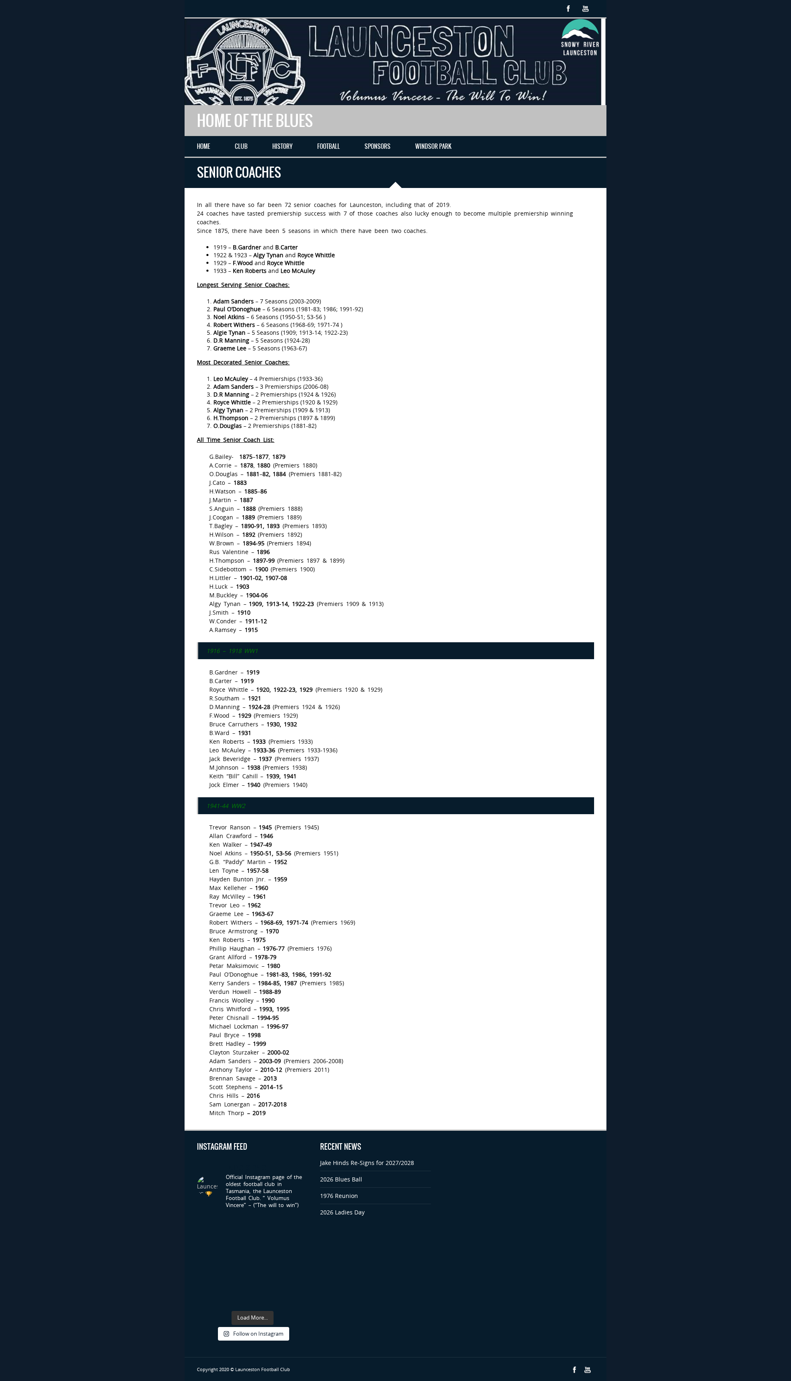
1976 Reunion (339, 1196)
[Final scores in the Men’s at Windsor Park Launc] (238, 1225)
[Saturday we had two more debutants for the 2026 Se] (238, 1297)
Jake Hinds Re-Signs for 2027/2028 (367, 1163)
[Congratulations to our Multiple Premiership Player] (209, 1243)
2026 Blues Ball (341, 1179)
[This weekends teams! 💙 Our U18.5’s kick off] (209, 1297)
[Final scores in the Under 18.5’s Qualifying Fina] (295, 1225)
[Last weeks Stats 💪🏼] (267, 1297)
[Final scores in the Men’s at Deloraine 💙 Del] (295, 1297)
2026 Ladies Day (342, 1212)
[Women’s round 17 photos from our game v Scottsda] (209, 1261)
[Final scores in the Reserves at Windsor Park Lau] (209, 1225)
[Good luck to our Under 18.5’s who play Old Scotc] (238, 1243)
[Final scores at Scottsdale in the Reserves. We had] (267, 1279)
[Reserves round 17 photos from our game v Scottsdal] (238, 1261)
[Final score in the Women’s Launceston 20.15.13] (267, 1225)
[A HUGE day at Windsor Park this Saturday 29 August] (267, 1243)
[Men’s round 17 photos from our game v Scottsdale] (295, 1243)
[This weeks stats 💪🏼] (295, 1261)
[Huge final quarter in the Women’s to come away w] (238, 1279)
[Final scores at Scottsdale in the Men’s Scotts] (209, 1279)
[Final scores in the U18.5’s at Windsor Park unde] (295, 1279)
